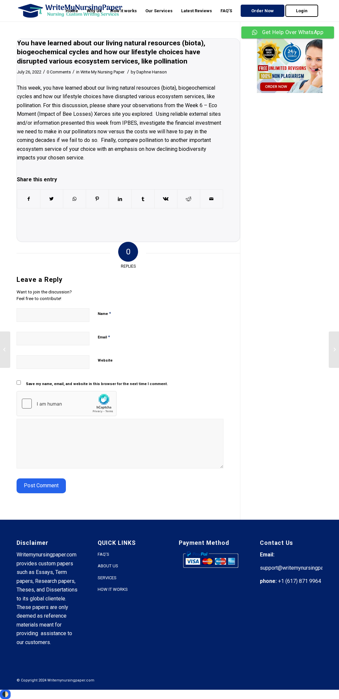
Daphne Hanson (151, 71)
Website (105, 360)
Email (104, 336)
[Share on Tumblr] (143, 199)
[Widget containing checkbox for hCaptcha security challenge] (67, 403)
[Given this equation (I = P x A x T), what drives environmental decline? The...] (5, 349)
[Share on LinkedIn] (120, 199)
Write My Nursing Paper (102, 71)
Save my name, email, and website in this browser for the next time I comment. (97, 384)
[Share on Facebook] (28, 199)
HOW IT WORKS (113, 589)
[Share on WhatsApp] (74, 199)
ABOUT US (108, 565)
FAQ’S (103, 554)
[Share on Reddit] (188, 199)
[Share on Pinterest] (97, 199)
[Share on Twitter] (51, 199)
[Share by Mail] (211, 199)
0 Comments (59, 71)
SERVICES (107, 577)
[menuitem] (71, 11)
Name (104, 313)
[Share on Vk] (166, 199)
